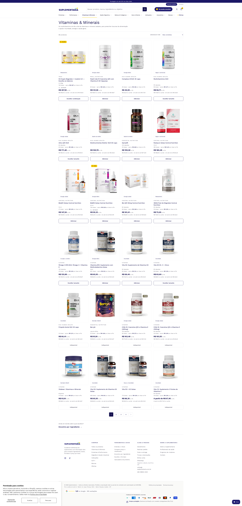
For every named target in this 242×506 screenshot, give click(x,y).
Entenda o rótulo (119, 446)
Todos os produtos (97, 446)
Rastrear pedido (171, 4)
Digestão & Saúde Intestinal (100, 455)
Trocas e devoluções (143, 455)
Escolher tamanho (173, 99)
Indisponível (79, 345)
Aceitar (29, 500)
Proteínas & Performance (99, 452)
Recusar (48, 500)
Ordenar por (155, 34)
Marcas (94, 463)
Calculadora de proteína (122, 459)
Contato (181, 4)
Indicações (95, 458)
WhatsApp (140, 460)
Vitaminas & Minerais (98, 449)
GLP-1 (93, 460)
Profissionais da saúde (167, 449)
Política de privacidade (38, 494)
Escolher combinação (77, 99)
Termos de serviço (168, 485)
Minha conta (141, 458)
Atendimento (141, 446)
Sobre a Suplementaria (167, 446)
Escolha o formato (120, 457)
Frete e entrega (142, 452)
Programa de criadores (167, 452)
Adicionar (111, 99)
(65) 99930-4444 (142, 472)
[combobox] (114, 9)
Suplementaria (73, 485)
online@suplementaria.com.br (144, 468)
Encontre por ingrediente (70, 427)
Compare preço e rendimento (119, 450)
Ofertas (181, 15)
